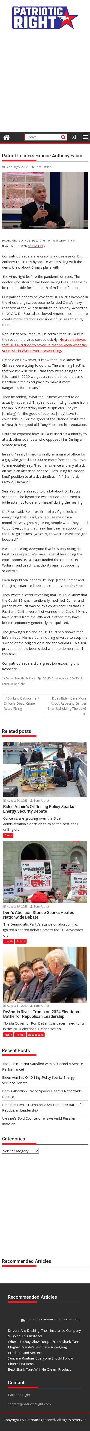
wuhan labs (18, 684)
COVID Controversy (55, 678)
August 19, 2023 (17, 906)
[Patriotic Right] (6, 136)
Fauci (5, 684)
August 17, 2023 (17, 1006)
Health (19, 678)
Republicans (35, 1034)
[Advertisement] (45, 83)
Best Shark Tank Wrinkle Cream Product (39, 1369)
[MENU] (85, 137)
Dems (9, 678)
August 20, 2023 (17, 800)
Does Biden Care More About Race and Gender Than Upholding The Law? (67, 703)
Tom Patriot (43, 167)
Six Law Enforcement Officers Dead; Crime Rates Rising (21, 703)
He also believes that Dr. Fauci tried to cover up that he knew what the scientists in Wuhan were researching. (44, 345)
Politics (30, 678)
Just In (8, 1034)
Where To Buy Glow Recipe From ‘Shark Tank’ (44, 1341)
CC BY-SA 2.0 (35, 246)
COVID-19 (76, 678)
